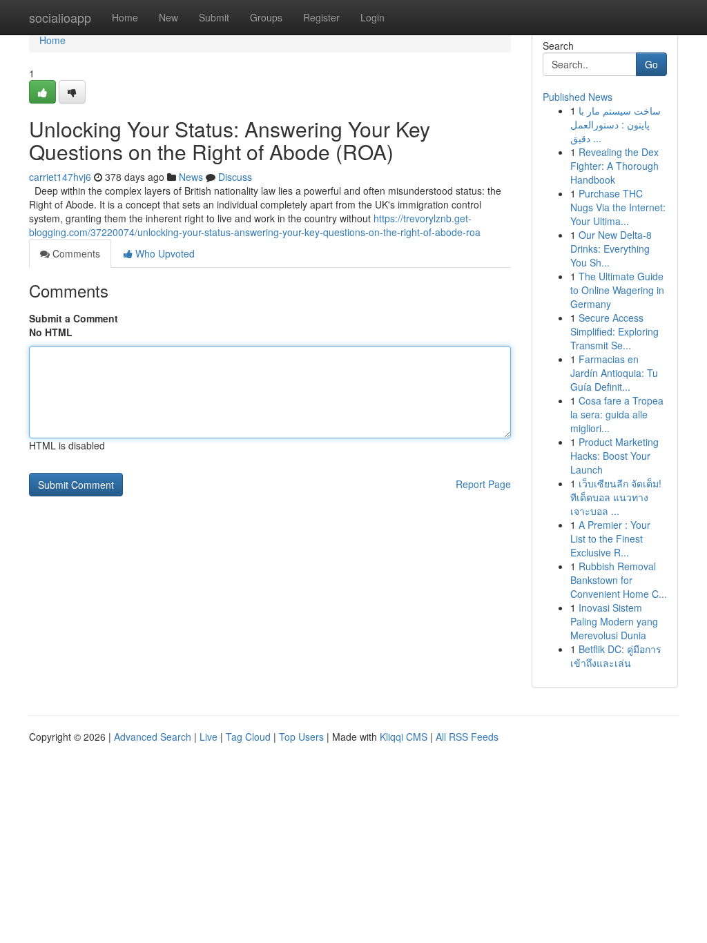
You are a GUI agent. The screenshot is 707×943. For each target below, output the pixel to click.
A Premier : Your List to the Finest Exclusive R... (610, 538)
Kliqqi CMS (403, 736)
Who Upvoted (164, 253)
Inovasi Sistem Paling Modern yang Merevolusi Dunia (614, 621)
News (191, 177)
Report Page (483, 484)
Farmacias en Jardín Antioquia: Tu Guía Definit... (614, 372)
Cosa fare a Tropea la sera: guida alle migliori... (617, 414)
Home (125, 17)
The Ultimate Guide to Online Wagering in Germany (617, 290)
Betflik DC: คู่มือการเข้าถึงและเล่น (615, 656)
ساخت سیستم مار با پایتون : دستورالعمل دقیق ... (615, 124)
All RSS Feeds (467, 736)
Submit (214, 17)
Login (372, 17)
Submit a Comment (73, 318)
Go (651, 64)
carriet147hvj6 (60, 177)
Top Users (301, 736)
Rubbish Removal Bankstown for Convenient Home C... (618, 580)
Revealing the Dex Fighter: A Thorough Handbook (614, 165)
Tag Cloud (248, 736)
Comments (75, 253)
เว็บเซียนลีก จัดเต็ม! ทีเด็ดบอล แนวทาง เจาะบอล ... (615, 497)
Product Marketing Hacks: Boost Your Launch (614, 455)
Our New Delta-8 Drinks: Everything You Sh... (611, 248)
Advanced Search (152, 736)
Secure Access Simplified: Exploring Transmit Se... (614, 331)
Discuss (235, 177)
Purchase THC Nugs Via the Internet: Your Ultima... (618, 207)
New (168, 17)
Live (208, 736)
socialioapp (60, 17)
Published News (577, 97)
